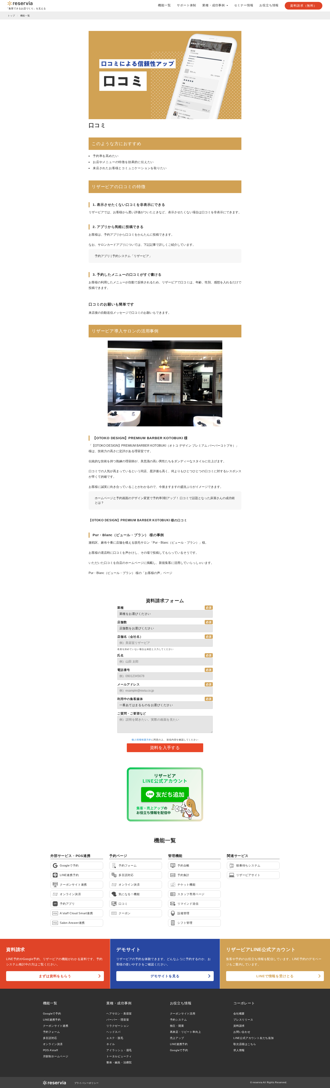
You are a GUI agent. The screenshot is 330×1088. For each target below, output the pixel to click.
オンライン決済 (53, 1044)
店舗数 (122, 622)
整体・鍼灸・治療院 (119, 1062)
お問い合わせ (241, 1031)
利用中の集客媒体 (130, 699)
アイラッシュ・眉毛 (119, 1050)
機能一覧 (164, 5)
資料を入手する (165, 747)
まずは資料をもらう (55, 976)
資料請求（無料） (303, 5)
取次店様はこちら (244, 1044)
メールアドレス (128, 684)
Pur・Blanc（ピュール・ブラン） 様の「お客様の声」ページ (130, 573)
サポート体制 (186, 5)
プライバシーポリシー (86, 1083)
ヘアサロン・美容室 (119, 1013)
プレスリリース (243, 1019)
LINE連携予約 (52, 1019)
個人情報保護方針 (141, 739)
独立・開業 (177, 1025)
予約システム (178, 1019)
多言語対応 (50, 1038)
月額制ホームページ (55, 1056)
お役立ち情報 (269, 5)
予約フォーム (51, 1031)
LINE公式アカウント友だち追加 (253, 1038)
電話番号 (123, 670)
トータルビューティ (119, 1056)
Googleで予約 (52, 1013)
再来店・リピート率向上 (185, 1031)
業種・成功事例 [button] (214, 5)
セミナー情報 (243, 5)
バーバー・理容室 (117, 1019)
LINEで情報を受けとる (275, 976)
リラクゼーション (117, 1025)
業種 (120, 607)
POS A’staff (50, 1050)
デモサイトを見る (164, 976)
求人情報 (239, 1050)
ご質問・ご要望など (131, 713)
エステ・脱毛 (114, 1038)
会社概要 (239, 1013)
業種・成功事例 (119, 1003)
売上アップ (177, 1038)
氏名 (120, 655)
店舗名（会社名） (130, 636)
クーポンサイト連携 (55, 1025)
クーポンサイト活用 (182, 1013)
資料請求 (239, 1025)
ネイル (110, 1044)
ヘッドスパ (113, 1031)
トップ (11, 15)
